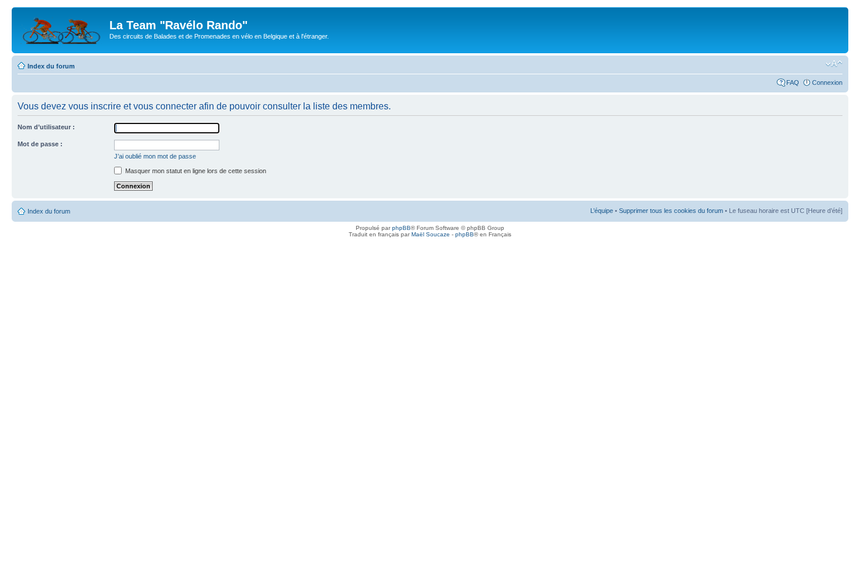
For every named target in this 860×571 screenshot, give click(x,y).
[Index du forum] (62, 28)
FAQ (792, 82)
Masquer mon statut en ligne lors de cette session (194, 170)
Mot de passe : (40, 143)
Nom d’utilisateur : (46, 126)
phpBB (401, 228)
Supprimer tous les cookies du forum (671, 210)
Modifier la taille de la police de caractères (833, 64)
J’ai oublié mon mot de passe (155, 156)
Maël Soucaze (430, 234)
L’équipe (601, 210)
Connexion (827, 82)
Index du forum (51, 66)
